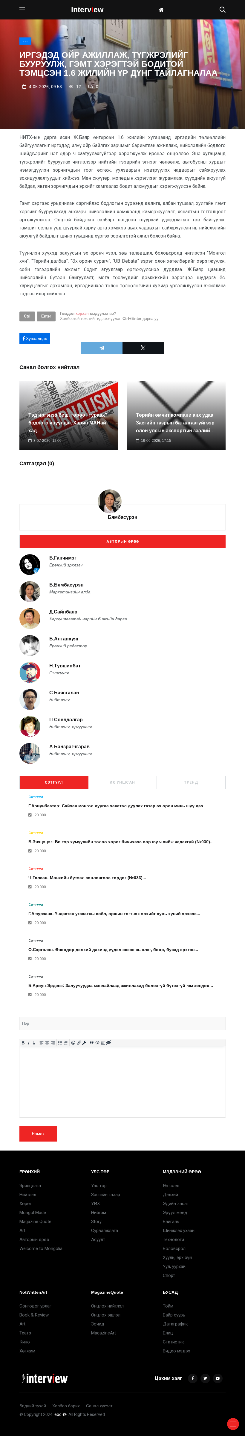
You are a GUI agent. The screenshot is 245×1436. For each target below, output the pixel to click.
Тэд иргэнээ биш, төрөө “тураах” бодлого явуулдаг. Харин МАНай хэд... (67, 422)
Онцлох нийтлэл (107, 1306)
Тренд (191, 782)
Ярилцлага (30, 1185)
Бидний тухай (32, 1405)
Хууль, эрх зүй (177, 1257)
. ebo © (59, 1414)
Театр (25, 1333)
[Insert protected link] (84, 1042)
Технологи (173, 1239)
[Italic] (28, 1042)
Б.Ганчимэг (62, 557)
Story (96, 1221)
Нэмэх (38, 1133)
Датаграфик (175, 1324)
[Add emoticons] (73, 1042)
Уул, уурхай (174, 1266)
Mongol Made (32, 1212)
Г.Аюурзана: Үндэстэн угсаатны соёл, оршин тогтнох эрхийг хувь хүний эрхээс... (114, 913)
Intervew (87, 9)
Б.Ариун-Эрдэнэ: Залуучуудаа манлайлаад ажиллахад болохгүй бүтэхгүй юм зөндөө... (120, 985)
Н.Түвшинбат (65, 665)
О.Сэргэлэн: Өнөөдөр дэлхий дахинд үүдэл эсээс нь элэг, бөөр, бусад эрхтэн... (113, 949)
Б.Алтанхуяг (64, 638)
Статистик (173, 1342)
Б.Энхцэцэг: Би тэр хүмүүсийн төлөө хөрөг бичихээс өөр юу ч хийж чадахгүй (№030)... (121, 841)
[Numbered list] (66, 1042)
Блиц (168, 1333)
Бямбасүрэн (122, 517)
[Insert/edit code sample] (97, 1042)
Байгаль (171, 1221)
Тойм (168, 1306)
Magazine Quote (35, 1221)
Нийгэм (98, 1212)
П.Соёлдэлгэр (66, 719)
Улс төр (99, 1185)
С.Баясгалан (64, 692)
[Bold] (23, 1042)
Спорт (169, 1275)
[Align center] (47, 1042)
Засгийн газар (105, 1194)
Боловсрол (174, 1248)
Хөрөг (25, 1203)
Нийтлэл (27, 1194)
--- (25, 41)
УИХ (95, 1203)
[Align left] (42, 1042)
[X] (143, 348)
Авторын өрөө (122, 541)
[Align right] (53, 1042)
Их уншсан (122, 782)
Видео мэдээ (176, 1351)
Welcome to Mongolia (40, 1248)
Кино (24, 1342)
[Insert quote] (92, 1042)
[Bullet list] (60, 1042)
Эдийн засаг (176, 1203)
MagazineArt (103, 1333)
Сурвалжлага (104, 1230)
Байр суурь (174, 1315)
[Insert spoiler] (103, 1042)
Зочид (97, 1324)
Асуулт (98, 1239)
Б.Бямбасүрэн (66, 584)
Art (22, 1230)
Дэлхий (170, 1194)
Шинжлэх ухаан (179, 1230)
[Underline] (34, 1042)
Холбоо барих (66, 1405)
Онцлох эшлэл (105, 1315)
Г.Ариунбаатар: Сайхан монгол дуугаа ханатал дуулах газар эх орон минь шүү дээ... (117, 805)
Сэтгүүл (54, 782)
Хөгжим (27, 1351)
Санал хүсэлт (99, 1405)
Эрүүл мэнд (175, 1212)
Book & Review (34, 1315)
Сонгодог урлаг (35, 1306)
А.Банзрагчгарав (69, 746)
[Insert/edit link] (79, 1042)
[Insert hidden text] (108, 1042)
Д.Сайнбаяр (63, 611)
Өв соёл (171, 1185)
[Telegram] (101, 348)
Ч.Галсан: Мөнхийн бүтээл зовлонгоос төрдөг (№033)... (87, 877)
